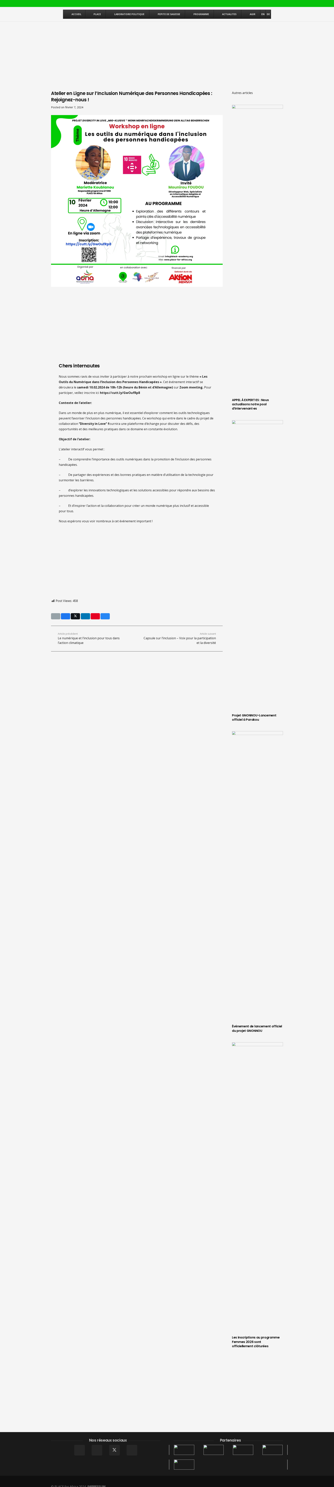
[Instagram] (132, 1450)
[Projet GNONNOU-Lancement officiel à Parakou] (257, 565)
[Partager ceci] (65, 616)
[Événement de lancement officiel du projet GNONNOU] (257, 876)
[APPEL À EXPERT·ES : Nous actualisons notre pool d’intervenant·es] (257, 250)
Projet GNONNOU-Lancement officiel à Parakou (254, 717)
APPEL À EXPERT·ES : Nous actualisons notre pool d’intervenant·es (250, 404)
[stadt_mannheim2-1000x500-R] (243, 1450)
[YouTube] (97, 1450)
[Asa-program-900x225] (272, 1450)
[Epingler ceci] (95, 616)
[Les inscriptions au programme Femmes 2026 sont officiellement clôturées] (257, 1187)
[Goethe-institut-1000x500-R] (184, 1450)
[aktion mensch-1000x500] (184, 1465)
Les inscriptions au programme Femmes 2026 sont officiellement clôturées (256, 1341)
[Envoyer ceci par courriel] (55, 616)
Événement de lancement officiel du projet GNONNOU (257, 1028)
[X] (114, 1450)
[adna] (214, 1450)
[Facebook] (79, 1450)
